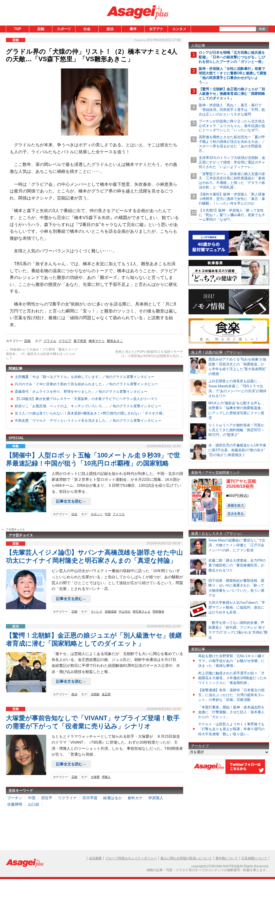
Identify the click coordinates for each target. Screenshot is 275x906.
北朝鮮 (95, 694)
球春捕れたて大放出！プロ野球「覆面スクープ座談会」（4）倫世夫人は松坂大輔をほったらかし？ (42, 354)
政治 (110, 29)
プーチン (14, 798)
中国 (108, 514)
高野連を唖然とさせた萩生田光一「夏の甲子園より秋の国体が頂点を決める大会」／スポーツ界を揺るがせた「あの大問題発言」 (232, 144)
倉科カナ (135, 798)
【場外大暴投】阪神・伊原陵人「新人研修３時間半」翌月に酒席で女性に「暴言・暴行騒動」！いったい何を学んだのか (232, 198)
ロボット (97, 514)
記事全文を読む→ (71, 501)
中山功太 (125, 611)
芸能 (40, 29)
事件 (133, 29)
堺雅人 (106, 776)
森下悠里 (80, 341)
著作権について (226, 858)
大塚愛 (95, 776)
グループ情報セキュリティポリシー (131, 858)
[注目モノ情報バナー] (229, 313)
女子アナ (156, 29)
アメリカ (119, 514)
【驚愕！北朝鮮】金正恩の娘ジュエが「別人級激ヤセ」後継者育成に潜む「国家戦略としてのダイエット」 (232, 93)
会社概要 (95, 858)
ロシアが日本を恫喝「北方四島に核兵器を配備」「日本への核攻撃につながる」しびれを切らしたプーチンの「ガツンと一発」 (232, 57)
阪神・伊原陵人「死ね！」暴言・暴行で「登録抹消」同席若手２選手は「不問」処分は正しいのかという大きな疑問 (232, 109)
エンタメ (179, 29)
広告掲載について (254, 858)
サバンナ (97, 611)
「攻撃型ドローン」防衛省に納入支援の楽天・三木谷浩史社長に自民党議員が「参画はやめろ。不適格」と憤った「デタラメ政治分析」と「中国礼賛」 (232, 181)
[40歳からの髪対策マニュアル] (229, 254)
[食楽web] (229, 342)
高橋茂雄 (111, 611)
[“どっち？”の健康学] (229, 284)
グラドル (50, 341)
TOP (17, 29)
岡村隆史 (158, 611)
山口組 (33, 804)
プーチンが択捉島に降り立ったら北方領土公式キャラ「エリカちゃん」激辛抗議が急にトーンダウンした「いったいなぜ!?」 (232, 125)
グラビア (65, 341)
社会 (87, 29)
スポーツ (64, 29)
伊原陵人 (155, 798)
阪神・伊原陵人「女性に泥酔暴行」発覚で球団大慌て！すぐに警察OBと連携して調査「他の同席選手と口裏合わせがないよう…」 (233, 75)
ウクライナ (67, 798)
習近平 (46, 798)
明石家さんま (141, 611)
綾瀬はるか (112, 798)
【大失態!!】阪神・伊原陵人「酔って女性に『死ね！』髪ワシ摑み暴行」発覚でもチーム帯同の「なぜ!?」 (232, 214)
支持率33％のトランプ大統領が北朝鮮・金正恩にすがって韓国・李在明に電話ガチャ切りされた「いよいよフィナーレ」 (232, 162)
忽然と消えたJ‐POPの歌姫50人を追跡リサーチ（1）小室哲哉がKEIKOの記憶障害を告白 (149, 354)
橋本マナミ (97, 341)
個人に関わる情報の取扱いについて (186, 858)
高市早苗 (89, 798)
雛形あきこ (115, 341)
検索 (262, 29)
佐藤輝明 (14, 804)
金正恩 (106, 694)
